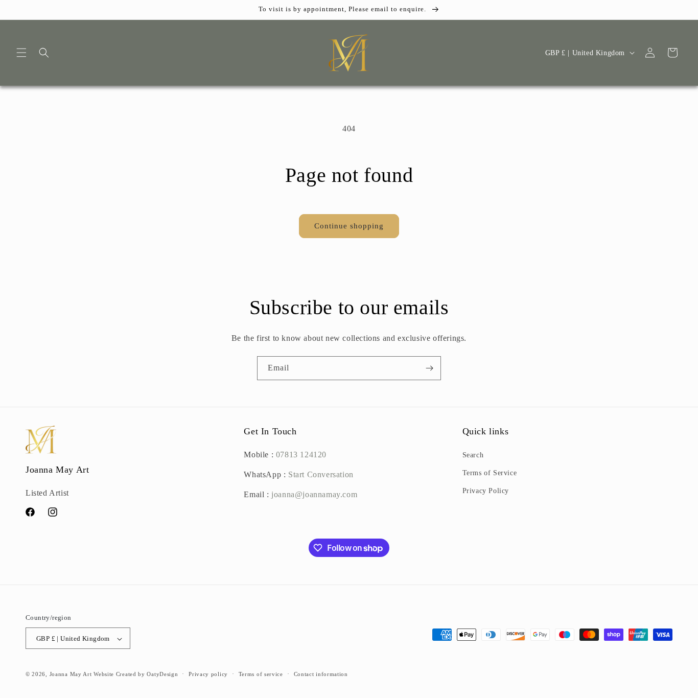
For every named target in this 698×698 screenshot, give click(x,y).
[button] (21, 52)
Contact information (321, 674)
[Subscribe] (429, 368)
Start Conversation (319, 474)
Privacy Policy (485, 491)
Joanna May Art (71, 674)
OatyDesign (162, 674)
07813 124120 (301, 454)
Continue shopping (349, 226)
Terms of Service (489, 473)
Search (473, 455)
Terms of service (261, 674)
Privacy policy (208, 674)
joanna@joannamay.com (314, 494)
